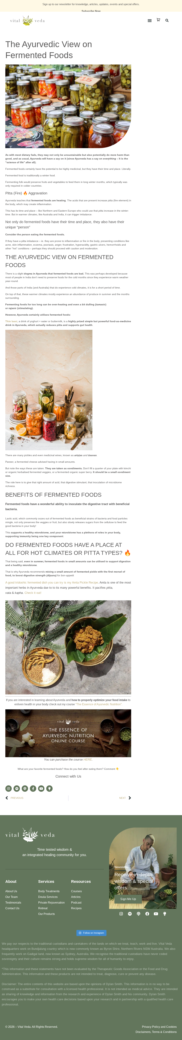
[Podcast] (25, 788)
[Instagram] (8, 788)
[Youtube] (41, 788)
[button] (149, 20)
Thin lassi (11, 321)
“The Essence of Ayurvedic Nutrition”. (99, 704)
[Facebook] (147, 914)
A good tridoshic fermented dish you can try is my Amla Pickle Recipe (51, 582)
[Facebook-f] (33, 788)
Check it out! (33, 593)
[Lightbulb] (49, 788)
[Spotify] (17, 788)
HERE (88, 759)
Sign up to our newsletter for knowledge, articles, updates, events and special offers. (91, 4)
